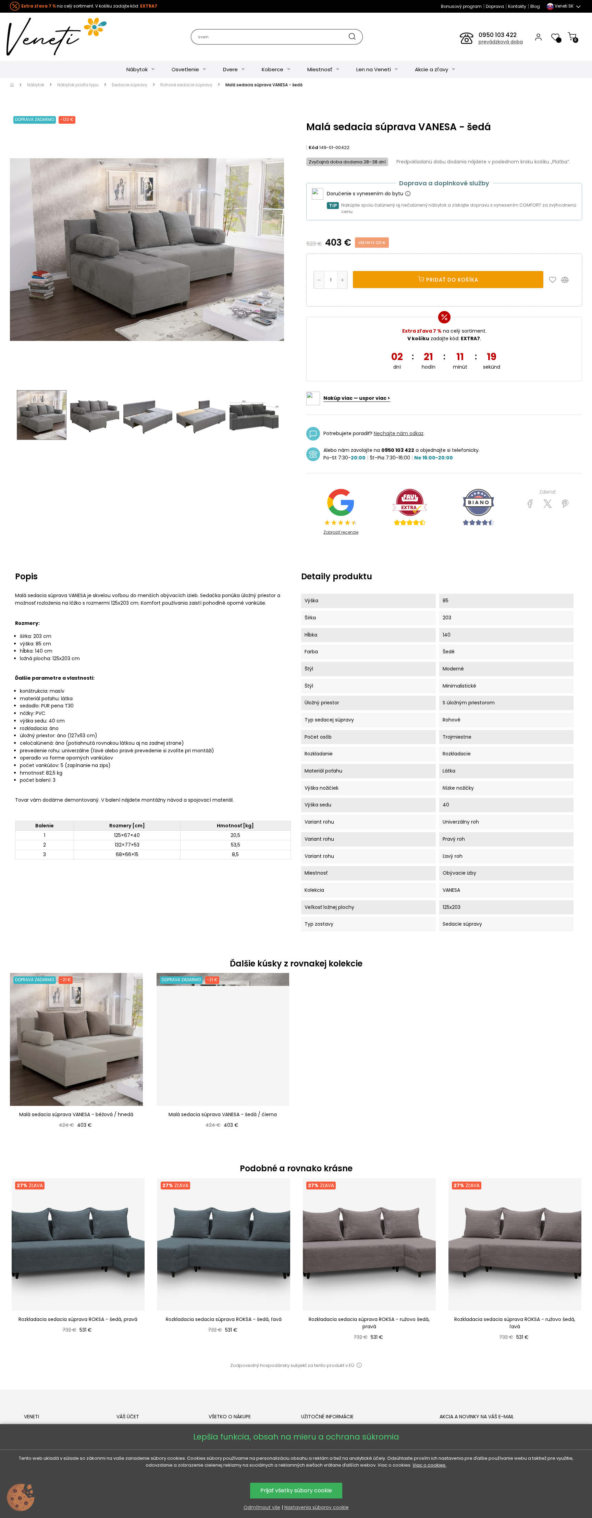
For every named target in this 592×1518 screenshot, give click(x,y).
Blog (535, 6)
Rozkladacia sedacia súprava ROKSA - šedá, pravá (77, 1319)
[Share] (530, 504)
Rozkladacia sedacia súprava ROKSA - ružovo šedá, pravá (369, 1323)
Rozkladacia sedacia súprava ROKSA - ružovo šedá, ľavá (514, 1323)
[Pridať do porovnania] (568, 279)
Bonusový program (461, 6)
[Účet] (538, 36)
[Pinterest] (565, 504)
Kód (313, 147)
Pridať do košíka (451, 279)
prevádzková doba (501, 41)
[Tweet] (548, 504)
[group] (77, 1266)
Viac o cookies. (429, 1465)
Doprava (495, 6)
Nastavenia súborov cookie (316, 1507)
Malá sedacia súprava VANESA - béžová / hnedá (76, 1114)
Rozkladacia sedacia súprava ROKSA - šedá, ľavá (224, 1319)
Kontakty (517, 6)
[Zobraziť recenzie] (410, 507)
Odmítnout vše (262, 1507)
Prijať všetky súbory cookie (296, 1490)
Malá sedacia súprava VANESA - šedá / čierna (223, 1114)
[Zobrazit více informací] (407, 194)
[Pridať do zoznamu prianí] (554, 279)
